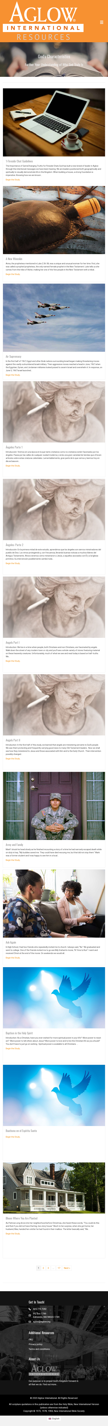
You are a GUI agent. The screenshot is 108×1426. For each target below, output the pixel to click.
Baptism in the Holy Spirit (19, 1033)
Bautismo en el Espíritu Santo (21, 1131)
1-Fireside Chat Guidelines (19, 161)
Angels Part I (13, 642)
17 (59, 1268)
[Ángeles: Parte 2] (54, 509)
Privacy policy (35, 1344)
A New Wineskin (14, 259)
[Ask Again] (54, 903)
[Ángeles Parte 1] (54, 411)
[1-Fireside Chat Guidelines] (54, 122)
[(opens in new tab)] (44, 1369)
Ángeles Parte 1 (14, 447)
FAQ (31, 1339)
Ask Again (11, 942)
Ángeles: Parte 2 (14, 545)
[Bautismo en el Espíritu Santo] (54, 1095)
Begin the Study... (13, 179)
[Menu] (101, 22)
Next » (67, 1268)
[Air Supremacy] (54, 317)
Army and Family (14, 845)
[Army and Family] (54, 805)
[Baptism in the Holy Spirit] (54, 997)
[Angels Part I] (54, 607)
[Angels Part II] (54, 704)
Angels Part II (13, 740)
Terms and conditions (39, 1349)
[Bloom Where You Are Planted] (54, 1188)
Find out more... (50, 1384)
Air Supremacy (13, 356)
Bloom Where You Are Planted (21, 1218)
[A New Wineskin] (54, 220)
